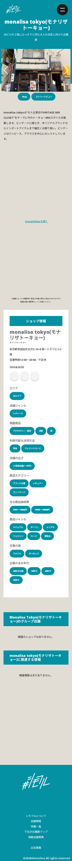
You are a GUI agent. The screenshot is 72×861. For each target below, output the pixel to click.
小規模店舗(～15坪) (22, 465)
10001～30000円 (42, 509)
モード (34, 536)
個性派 (47, 536)
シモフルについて (36, 816)
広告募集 (36, 847)
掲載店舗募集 (36, 837)
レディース (18, 413)
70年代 (34, 571)
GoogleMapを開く (36, 221)
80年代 (48, 571)
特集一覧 (36, 826)
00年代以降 (18, 571)
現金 (15, 448)
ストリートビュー (44, 96)
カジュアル (18, 527)
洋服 (41, 430)
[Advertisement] (36, 726)
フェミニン (18, 536)
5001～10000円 (20, 509)
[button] (28, 87)
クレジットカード (33, 448)
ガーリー (35, 527)
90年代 (16, 580)
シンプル (50, 527)
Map (24, 96)
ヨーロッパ (34, 553)
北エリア (17, 395)
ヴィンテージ (19, 492)
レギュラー (38, 483)
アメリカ (17, 553)
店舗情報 (36, 821)
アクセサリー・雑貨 (22, 430)
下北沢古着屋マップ (36, 831)
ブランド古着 (19, 483)
